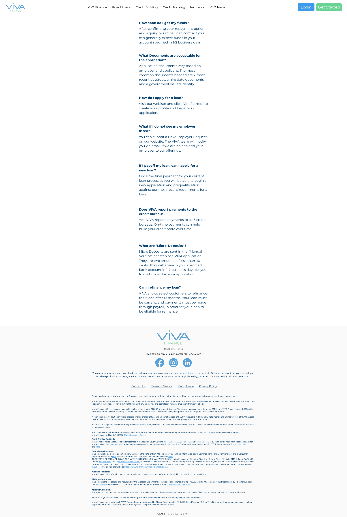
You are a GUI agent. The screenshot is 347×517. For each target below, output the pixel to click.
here (230, 453)
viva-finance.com (192, 373)
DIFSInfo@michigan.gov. (179, 484)
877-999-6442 (102, 484)
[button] (197, 7)
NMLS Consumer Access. (135, 435)
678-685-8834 (105, 461)
